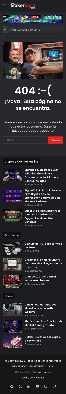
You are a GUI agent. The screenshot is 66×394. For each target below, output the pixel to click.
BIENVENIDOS (19, 366)
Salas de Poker (22, 372)
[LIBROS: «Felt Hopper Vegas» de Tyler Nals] (12, 341)
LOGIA (50, 366)
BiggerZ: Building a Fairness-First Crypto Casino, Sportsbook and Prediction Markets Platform (43, 196)
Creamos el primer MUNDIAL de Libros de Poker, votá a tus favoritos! (44, 263)
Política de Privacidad (33, 377)
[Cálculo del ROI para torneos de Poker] (12, 249)
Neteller (47, 372)
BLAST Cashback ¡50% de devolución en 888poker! (37, 30)
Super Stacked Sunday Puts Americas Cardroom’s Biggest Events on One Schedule (42, 216)
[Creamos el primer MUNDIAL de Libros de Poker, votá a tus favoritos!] (12, 264)
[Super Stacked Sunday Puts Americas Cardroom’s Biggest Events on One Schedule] (12, 215)
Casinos (36, 372)
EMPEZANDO (37, 366)
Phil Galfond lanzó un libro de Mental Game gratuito (43, 323)
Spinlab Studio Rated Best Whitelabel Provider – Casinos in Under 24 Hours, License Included (42, 175)
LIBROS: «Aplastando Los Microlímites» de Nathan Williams (40, 308)
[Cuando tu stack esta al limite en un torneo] (12, 281)
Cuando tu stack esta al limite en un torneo (40, 278)
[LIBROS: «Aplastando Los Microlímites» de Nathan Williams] (12, 309)
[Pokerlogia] (23, 5)
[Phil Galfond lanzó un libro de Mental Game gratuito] (12, 326)
